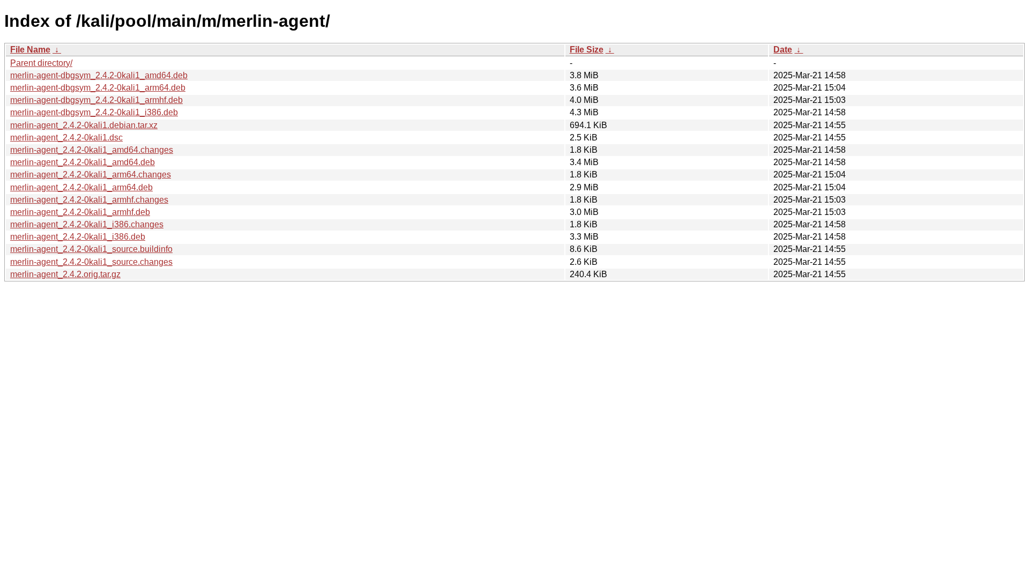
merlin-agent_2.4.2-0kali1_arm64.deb (81, 187)
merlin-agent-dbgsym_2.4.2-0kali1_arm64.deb (97, 87)
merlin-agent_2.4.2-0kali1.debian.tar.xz (84, 125)
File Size (586, 49)
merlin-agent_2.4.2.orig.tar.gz (65, 274)
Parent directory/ (41, 63)
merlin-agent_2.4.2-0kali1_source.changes (91, 261)
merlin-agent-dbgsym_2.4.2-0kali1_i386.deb (94, 112)
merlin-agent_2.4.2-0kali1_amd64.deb (82, 162)
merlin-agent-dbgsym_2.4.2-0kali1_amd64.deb (99, 75)
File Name (30, 49)
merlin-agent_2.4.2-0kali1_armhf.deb (80, 212)
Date (782, 49)
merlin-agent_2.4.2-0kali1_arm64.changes (90, 174)
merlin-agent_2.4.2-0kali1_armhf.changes (89, 199)
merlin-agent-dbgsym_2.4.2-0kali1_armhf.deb (96, 100)
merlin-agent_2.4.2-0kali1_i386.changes (86, 224)
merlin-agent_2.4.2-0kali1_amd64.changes (91, 149)
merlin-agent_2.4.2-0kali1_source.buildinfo (91, 249)
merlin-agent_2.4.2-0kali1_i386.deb (77, 236)
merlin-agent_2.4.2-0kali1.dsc (66, 137)
